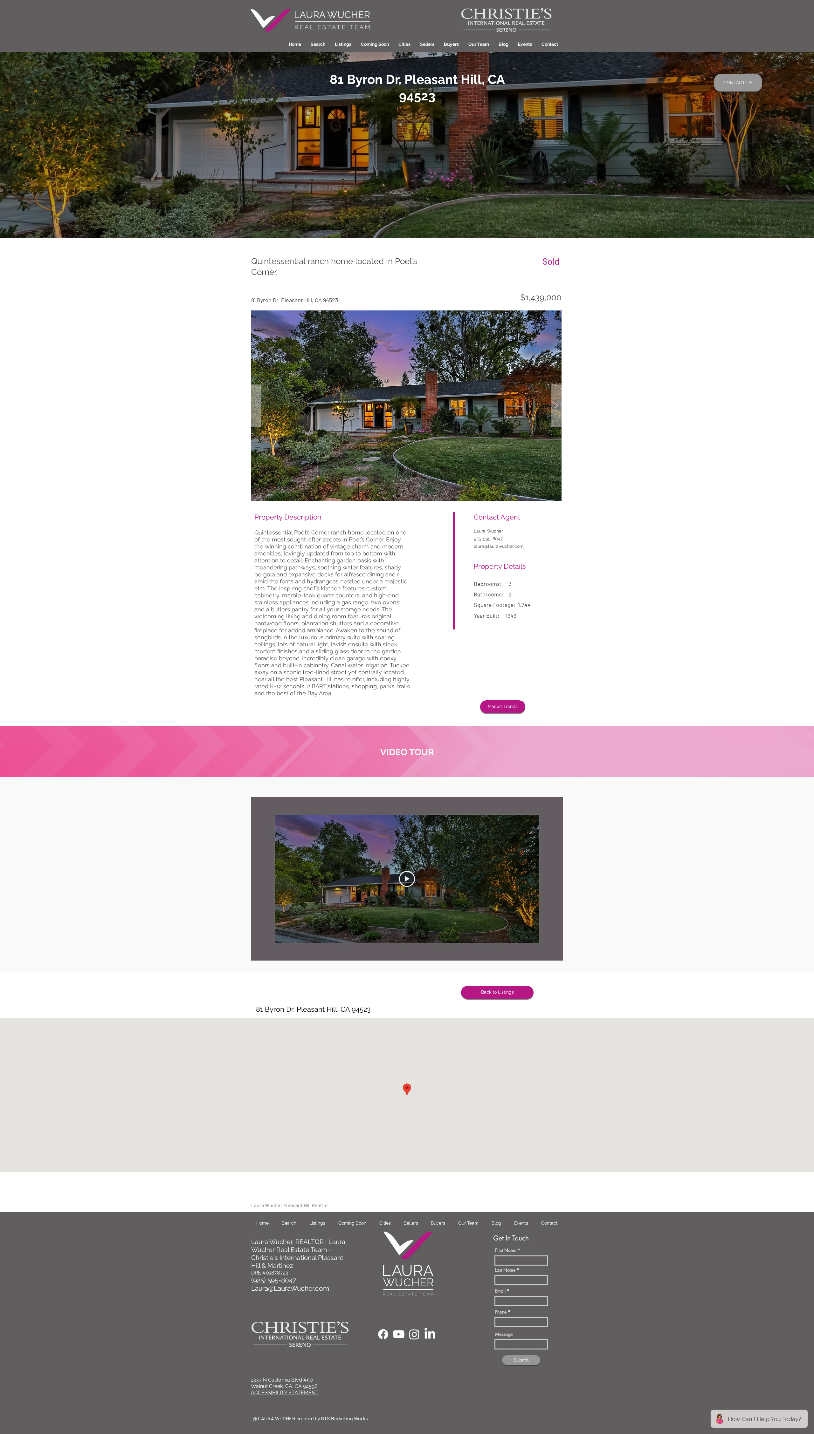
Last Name (505, 1270)
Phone (501, 1312)
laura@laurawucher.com (499, 546)
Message (504, 1334)
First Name (505, 1250)
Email (500, 1291)
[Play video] (407, 879)
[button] (404, 44)
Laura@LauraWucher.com (290, 1288)
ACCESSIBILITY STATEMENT (285, 1393)
